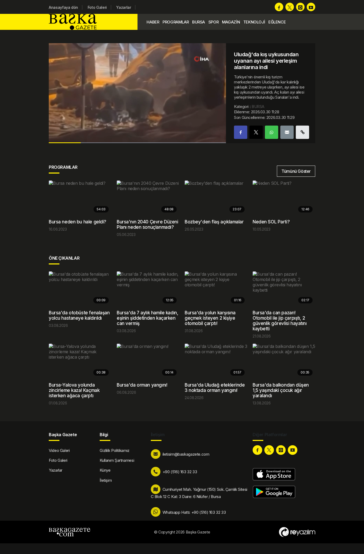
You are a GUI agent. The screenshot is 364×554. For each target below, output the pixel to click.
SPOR (213, 22)
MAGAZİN (231, 22)
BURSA (198, 22)
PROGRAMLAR (176, 22)
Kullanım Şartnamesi (117, 460)
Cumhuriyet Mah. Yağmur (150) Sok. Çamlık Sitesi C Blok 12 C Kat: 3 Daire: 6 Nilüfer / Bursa (199, 493)
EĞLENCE (277, 22)
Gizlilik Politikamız (115, 450)
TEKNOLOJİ (254, 22)
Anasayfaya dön (63, 7)
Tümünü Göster (296, 171)
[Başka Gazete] (74, 22)
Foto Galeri (97, 7)
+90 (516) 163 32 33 (180, 471)
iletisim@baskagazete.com (186, 454)
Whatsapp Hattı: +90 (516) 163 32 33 (194, 512)
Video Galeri (59, 450)
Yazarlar (123, 7)
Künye (105, 470)
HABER (153, 22)
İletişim (106, 480)
